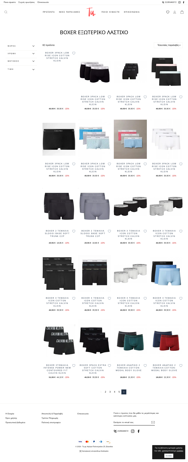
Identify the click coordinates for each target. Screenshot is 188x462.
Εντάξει (169, 456)
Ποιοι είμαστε (10, 2)
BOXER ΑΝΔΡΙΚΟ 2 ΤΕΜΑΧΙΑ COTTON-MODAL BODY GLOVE (129, 368)
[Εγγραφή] (153, 422)
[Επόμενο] (123, 391)
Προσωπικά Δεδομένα (15, 422)
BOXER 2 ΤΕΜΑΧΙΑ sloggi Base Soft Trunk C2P (57, 233)
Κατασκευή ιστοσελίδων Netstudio (95, 451)
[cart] (182, 12)
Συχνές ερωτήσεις (26, 2)
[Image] (94, 72)
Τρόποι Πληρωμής (50, 418)
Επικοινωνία (43, 2)
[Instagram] (179, 2)
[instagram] (132, 431)
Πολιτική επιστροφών (51, 422)
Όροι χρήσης (11, 418)
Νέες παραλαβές (69, 12)
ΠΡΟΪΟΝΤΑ (49, 12)
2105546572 (170, 2)
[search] (9, 12)
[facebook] (138, 431)
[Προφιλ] (174, 12)
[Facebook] (184, 2)
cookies (180, 451)
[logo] (90, 12)
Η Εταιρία (10, 414)
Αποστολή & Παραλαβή (52, 414)
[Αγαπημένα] (167, 12)
